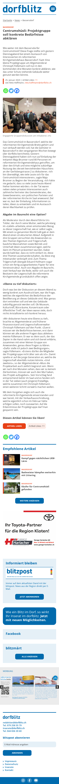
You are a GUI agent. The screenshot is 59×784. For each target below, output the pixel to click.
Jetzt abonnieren (29, 596)
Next (54, 113)
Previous (4, 113)
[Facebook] (16, 90)
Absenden (17, 745)
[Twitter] (11, 90)
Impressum (10, 753)
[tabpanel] (29, 117)
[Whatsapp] (5, 90)
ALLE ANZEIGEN (29, 656)
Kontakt (9, 762)
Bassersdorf (26, 455)
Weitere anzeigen (29, 500)
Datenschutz (11, 756)
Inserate (9, 759)
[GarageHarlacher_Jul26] (29, 528)
